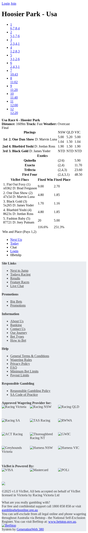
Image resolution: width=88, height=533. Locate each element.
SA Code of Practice (24, 394)
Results (15, 278)
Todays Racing (20, 274)
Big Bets (16, 301)
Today (14, 243)
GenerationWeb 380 (30, 529)
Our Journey (18, 332)
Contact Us (17, 329)
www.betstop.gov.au (62, 521)
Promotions (18, 305)
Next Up (16, 239)
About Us (16, 321)
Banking (16, 325)
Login (6, 3)
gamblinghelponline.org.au (20, 510)
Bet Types (17, 336)
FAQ (13, 367)
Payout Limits (19, 375)
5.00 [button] (57, 220)
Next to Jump (19, 270)
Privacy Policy (20, 363)
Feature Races (19, 282)
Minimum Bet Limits (24, 371)
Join (13, 3)
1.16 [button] (57, 203)
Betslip (15, 255)
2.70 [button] (57, 186)
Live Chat (17, 286)
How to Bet (18, 340)
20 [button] (39, 220)
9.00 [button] (41, 186)
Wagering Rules (21, 360)
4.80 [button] (41, 195)
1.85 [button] (57, 195)
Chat (13, 247)
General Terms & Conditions (29, 356)
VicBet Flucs (20, 179)
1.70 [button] (41, 203)
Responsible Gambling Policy (30, 391)
